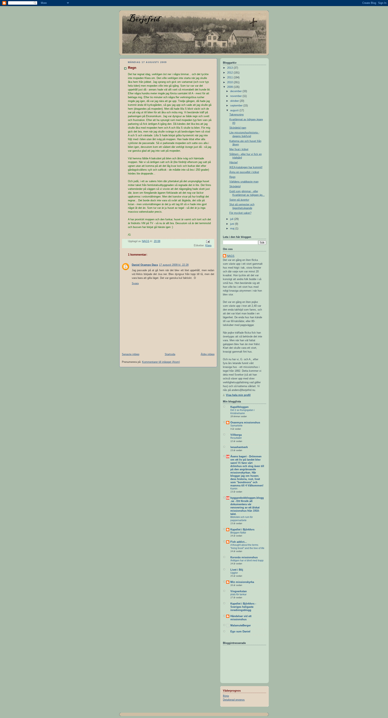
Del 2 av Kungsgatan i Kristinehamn (242, 412)
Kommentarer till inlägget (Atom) (161, 362)
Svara (135, 283)
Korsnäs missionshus (244, 557)
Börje (226, 696)
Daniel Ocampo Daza (145, 264)
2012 (230, 72)
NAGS (230, 256)
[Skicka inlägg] (207, 241)
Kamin (233, 488)
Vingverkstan (238, 591)
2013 (230, 67)
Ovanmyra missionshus (245, 422)
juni (232, 224)
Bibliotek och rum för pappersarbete (241, 519)
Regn (232, 177)
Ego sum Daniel (240, 631)
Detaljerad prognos (234, 699)
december (236, 91)
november (236, 96)
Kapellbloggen (239, 407)
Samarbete (236, 425)
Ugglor (234, 572)
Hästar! (233, 162)
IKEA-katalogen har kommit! (246, 167)
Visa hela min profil (238, 395)
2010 (230, 82)
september (236, 105)
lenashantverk (239, 447)
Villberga (236, 435)
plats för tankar (238, 594)
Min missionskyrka (242, 582)
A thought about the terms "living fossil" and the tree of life (247, 547)
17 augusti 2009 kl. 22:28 (174, 264)
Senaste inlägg (130, 354)
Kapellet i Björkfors (242, 529)
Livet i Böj (236, 569)
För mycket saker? (240, 213)
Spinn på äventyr (239, 199)
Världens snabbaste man (243, 181)
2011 (230, 77)
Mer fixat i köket (238, 149)
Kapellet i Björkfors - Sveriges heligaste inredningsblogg (243, 607)
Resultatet (235, 438)
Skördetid (234, 186)
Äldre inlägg (207, 354)
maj (232, 228)
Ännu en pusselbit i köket (244, 172)
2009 (230, 87)
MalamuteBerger (240, 625)
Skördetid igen (237, 127)
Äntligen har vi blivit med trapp (247, 560)
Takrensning (236, 114)
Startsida (170, 354)
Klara (208, 245)
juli (232, 219)
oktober (235, 101)
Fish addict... (238, 542)
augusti (234, 110)
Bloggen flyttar (238, 532)
